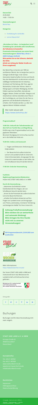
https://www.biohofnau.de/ (16, 112)
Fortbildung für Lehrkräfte (15, 34)
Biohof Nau (6, 24)
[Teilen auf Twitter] (11, 302)
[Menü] (34, 3)
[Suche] (30, 3)
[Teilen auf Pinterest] (21, 302)
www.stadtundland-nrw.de (11, 364)
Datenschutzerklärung (10, 388)
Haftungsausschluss (9, 386)
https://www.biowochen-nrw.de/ (13, 268)
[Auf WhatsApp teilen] (16, 302)
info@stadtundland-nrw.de (12, 368)
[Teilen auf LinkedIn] (27, 302)
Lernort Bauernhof (13, 37)
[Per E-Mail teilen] (32, 302)
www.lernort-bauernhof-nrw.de (13, 366)
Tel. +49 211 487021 (9, 359)
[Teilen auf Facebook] (5, 302)
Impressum (6, 383)
